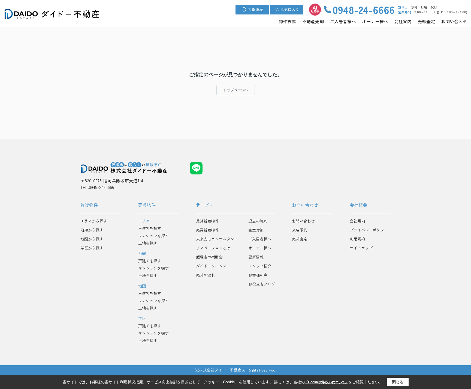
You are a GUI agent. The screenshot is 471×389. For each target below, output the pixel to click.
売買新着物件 (207, 230)
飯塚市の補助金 (209, 257)
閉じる (397, 382)
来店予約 (299, 230)
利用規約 (357, 239)
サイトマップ (361, 248)
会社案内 (403, 21)
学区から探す (91, 248)
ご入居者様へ (343, 21)
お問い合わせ (454, 21)
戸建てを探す (149, 228)
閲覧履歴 (255, 9)
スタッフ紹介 (259, 266)
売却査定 (426, 21)
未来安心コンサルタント (217, 239)
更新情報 (256, 257)
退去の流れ (257, 221)
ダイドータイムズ (211, 266)
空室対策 (256, 230)
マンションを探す (153, 235)
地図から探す (91, 239)
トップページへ (235, 90)
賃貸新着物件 (207, 221)
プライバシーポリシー (369, 230)
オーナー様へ (375, 21)
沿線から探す (91, 230)
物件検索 (287, 21)
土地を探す (147, 243)
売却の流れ (205, 275)
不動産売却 (313, 21)
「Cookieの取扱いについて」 (326, 382)
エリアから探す (93, 221)
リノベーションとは (213, 248)
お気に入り (289, 9)
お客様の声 (257, 275)
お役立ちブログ (261, 284)
